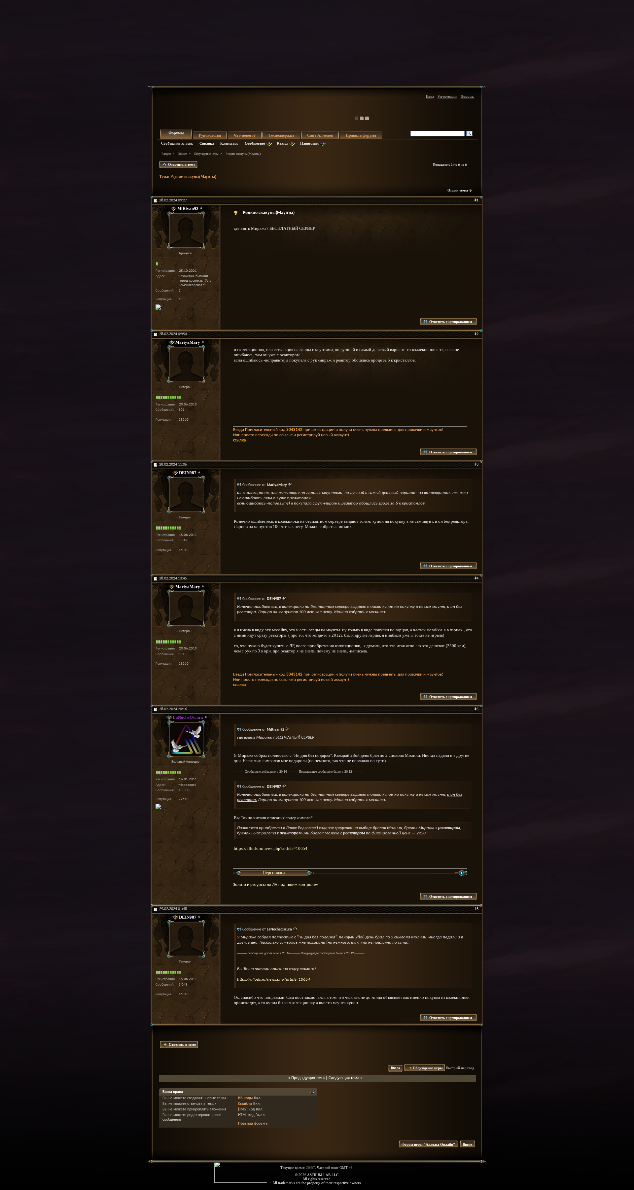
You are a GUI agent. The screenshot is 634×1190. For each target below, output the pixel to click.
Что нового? (245, 135)
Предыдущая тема (308, 1078)
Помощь (467, 96)
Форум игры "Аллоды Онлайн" (428, 1144)
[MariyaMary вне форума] (185, 364)
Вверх (395, 1068)
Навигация (309, 143)
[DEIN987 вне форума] (185, 494)
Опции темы (457, 190)
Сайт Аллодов (320, 135)
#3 (476, 465)
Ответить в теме (181, 164)
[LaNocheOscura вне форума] (185, 739)
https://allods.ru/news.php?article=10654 (270, 848)
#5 (476, 709)
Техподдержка (281, 135)
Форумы (176, 133)
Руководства (210, 135)
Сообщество (255, 143)
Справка (206, 143)
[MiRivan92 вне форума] (185, 230)
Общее (182, 154)
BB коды (245, 1098)
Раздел (282, 143)
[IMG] (243, 1109)
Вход (430, 96)
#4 (476, 578)
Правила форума (361, 135)
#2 (476, 334)
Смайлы (245, 1104)
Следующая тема (344, 1078)
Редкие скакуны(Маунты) (193, 176)
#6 (476, 909)
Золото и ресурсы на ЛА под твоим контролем (276, 885)
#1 (476, 200)
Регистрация (447, 96)
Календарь (229, 143)
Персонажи (274, 872)
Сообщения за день (177, 143)
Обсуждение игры (206, 154)
